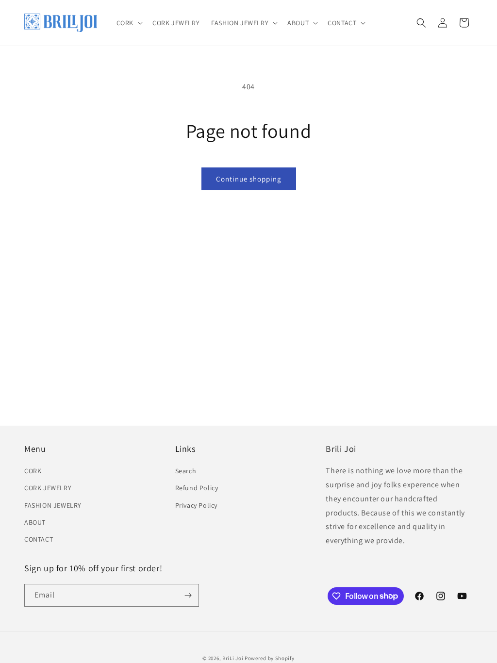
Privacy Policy (196, 505)
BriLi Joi (232, 658)
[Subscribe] (188, 595)
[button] (129, 23)
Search (186, 470)
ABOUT (35, 522)
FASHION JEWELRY (53, 505)
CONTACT (38, 539)
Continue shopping (249, 178)
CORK (32, 470)
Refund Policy (196, 487)
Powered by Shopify (270, 658)
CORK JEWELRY (47, 487)
